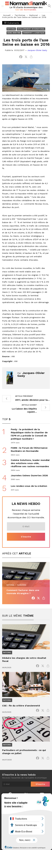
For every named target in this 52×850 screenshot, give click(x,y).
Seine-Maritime (14, 33)
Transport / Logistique (33, 33)
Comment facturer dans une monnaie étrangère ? (22, 592)
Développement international (30, 29)
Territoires (20, 15)
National (33, 15)
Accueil (6, 15)
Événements (13, 23)
